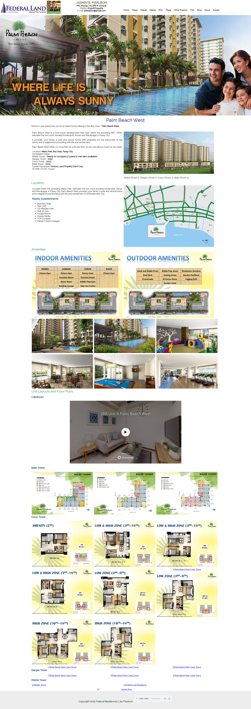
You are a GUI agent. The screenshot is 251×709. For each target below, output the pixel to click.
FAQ (192, 10)
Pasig (168, 10)
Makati (144, 10)
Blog (199, 10)
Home (126, 10)
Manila (153, 10)
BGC (161, 10)
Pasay (135, 10)
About (207, 10)
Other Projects (180, 10)
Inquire (216, 10)
